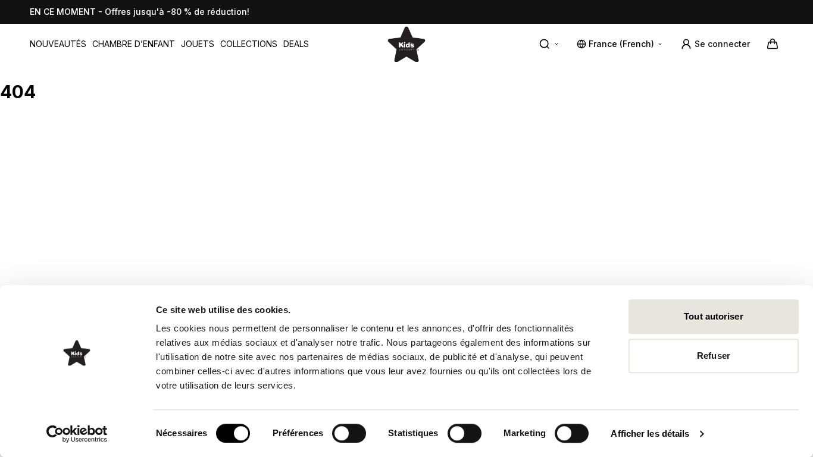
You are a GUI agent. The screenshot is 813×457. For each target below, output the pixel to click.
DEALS (296, 44)
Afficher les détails (650, 433)
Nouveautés (58, 44)
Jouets (197, 44)
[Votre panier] (772, 44)
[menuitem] (58, 44)
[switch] (349, 433)
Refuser (713, 355)
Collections (248, 44)
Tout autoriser (713, 316)
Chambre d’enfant (133, 44)
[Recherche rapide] (549, 44)
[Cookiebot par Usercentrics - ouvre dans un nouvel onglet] (77, 434)
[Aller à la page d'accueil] (406, 43)
